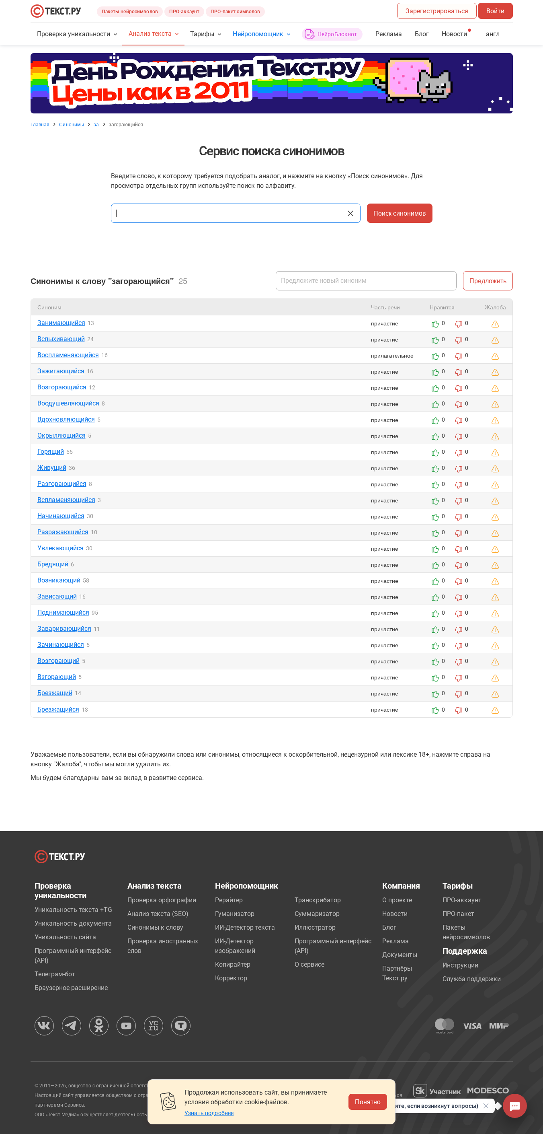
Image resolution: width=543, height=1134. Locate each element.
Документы (399, 955)
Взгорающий (56, 677)
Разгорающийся (61, 484)
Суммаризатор (317, 914)
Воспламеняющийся (68, 355)
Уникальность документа (73, 923)
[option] (272, 83)
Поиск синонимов (399, 213)
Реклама (388, 34)
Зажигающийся (60, 371)
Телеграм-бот (55, 974)
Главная (40, 124)
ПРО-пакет (458, 914)
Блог (422, 34)
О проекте (397, 900)
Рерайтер (229, 900)
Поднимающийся (63, 612)
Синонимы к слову (155, 927)
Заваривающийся (64, 628)
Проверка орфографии (161, 900)
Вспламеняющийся (66, 500)
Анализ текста (150, 33)
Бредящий (52, 564)
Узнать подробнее (209, 1113)
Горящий (50, 451)
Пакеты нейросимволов (130, 11)
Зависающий (57, 596)
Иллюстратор (315, 927)
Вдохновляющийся (66, 419)
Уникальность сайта (65, 937)
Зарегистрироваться (437, 11)
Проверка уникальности (74, 34)
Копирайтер (232, 964)
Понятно (368, 1101)
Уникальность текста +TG (73, 910)
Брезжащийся (58, 709)
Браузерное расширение (71, 988)
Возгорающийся (61, 387)
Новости (395, 914)
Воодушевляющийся (68, 403)
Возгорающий (58, 661)
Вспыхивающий (61, 339)
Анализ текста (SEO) (158, 914)
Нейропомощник (258, 34)
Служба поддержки (472, 979)
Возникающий (58, 580)
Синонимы (71, 124)
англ (493, 34)
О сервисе (309, 964)
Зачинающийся (60, 644)
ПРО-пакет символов (235, 11)
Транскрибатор (318, 900)
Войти (495, 11)
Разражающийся (62, 532)
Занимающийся (61, 323)
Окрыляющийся (61, 435)
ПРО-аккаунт (184, 11)
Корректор (231, 978)
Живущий (51, 467)
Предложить (487, 280)
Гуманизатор (234, 914)
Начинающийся (60, 516)
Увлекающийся (60, 548)
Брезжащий (54, 693)
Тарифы (202, 34)
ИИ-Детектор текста (245, 927)
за (96, 124)
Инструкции (460, 965)
